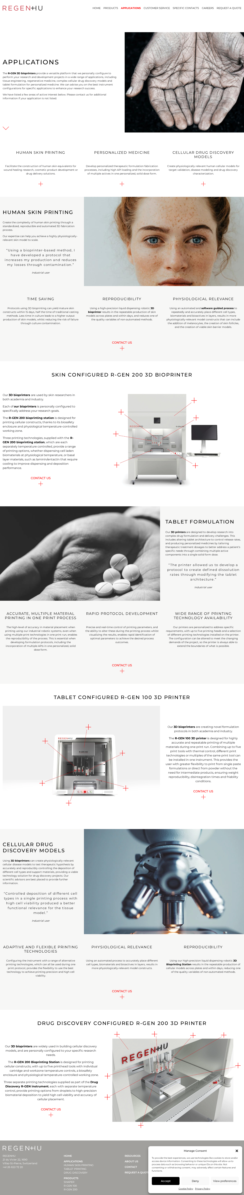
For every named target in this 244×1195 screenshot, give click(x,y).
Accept (166, 1181)
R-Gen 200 (70, 1189)
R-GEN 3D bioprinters (22, 73)
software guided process (217, 308)
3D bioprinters (19, 395)
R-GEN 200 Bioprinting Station (37, 1062)
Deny (195, 1181)
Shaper (69, 1182)
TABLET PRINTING (75, 1169)
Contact (131, 1167)
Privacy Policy (202, 1188)
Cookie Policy (186, 1188)
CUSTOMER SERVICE (157, 8)
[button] (237, 1151)
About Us (131, 1161)
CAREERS (208, 8)
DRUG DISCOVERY (76, 1172)
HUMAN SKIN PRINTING (79, 1165)
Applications (131, 8)
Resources (133, 1155)
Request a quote (229, 8)
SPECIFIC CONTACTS (186, 8)
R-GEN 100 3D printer (190, 738)
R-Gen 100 (70, 1185)
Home (97, 8)
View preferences (224, 1181)
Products (110, 8)
